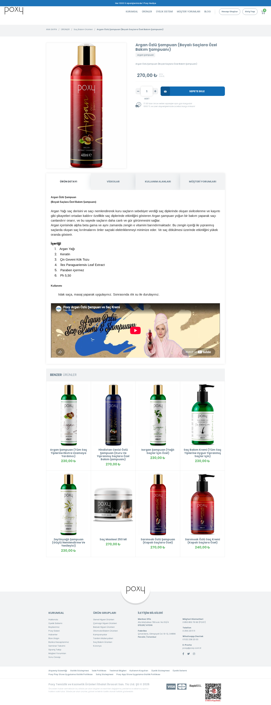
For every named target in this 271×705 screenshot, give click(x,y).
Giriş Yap (250, 11)
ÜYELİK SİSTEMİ (164, 11)
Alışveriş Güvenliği (57, 670)
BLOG (207, 11)
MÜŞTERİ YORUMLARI (188, 11)
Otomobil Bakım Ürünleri (105, 630)
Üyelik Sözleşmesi (160, 670)
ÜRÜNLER (147, 11)
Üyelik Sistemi (55, 623)
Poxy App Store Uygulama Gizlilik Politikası (138, 674)
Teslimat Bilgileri (117, 670)
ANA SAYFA (51, 29)
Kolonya (97, 645)
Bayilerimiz (53, 627)
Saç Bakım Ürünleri (83, 29)
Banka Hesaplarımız (58, 642)
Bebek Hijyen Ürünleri (104, 627)
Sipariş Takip (54, 649)
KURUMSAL (132, 11)
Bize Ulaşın (53, 638)
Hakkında (53, 619)
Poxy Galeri (54, 630)
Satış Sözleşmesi (104, 674)
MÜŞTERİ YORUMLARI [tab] (202, 181)
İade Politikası (99, 670)
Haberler (53, 634)
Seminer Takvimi (56, 645)
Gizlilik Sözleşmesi (79, 670)
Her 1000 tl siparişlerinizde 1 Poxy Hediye (135, 3)
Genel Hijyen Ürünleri (103, 619)
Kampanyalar (100, 634)
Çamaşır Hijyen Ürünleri (105, 623)
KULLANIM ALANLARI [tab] (158, 181)
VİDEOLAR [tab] (113, 181)
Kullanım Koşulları (139, 670)
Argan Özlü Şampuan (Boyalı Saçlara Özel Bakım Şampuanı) (130, 29)
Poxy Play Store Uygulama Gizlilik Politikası (70, 674)
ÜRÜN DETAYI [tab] (68, 181)
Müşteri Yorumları (57, 653)
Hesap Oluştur (230, 11)
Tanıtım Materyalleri (103, 638)
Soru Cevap (54, 657)
